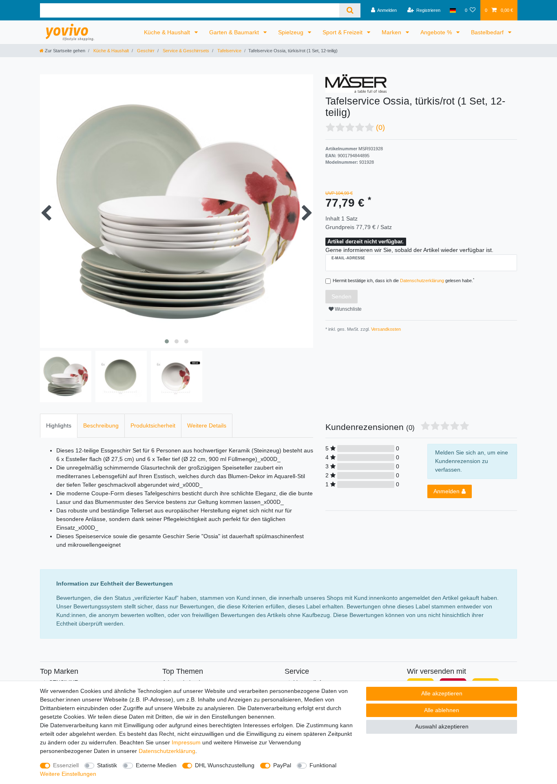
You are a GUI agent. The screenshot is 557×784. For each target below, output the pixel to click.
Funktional (322, 765)
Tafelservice (228, 50)
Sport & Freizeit (343, 32)
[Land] (452, 10)
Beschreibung (101, 425)
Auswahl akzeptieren (442, 726)
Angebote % (436, 32)
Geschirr (145, 50)
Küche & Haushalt (168, 32)
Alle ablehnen (441, 710)
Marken (392, 32)
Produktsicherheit (152, 425)
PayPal (282, 765)
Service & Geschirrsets (185, 50)
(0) (380, 127)
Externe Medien (156, 765)
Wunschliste (348, 309)
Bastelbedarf (488, 32)
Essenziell (66, 765)
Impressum (186, 742)
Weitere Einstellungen (68, 774)
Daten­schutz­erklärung (167, 751)
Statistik (107, 765)
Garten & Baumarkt (235, 32)
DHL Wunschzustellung (224, 765)
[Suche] (349, 10)
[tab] (58, 426)
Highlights (58, 425)
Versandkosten (385, 329)
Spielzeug (291, 32)
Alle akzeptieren (441, 693)
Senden (341, 296)
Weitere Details (206, 425)
